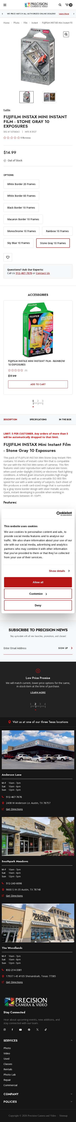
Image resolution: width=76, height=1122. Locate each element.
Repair (7, 1080)
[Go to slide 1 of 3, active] (35, 404)
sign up (63, 648)
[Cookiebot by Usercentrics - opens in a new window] (56, 513)
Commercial (10, 1085)
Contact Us (43, 273)
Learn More (64, 13)
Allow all (38, 582)
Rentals (8, 1069)
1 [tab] (33, 707)
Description (10, 419)
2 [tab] (37, 707)
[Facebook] (12, 1030)
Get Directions (14, 809)
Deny (38, 605)
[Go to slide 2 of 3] (40, 404)
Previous (2, 13)
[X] (37, 1030)
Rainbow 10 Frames (57, 231)
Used (6, 1058)
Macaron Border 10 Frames (23, 219)
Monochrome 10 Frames (21, 231)
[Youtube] (20, 1030)
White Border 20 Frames (21, 184)
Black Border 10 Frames (21, 207)
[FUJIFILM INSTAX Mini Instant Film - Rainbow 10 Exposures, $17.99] (38, 330)
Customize (36, 593)
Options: (9, 175)
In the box (65, 419)
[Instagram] (5, 1030)
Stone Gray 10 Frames (53, 243)
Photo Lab (10, 1074)
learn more (38, 692)
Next (73, 13)
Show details (57, 570)
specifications (38, 419)
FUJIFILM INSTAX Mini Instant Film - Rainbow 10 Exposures (36, 362)
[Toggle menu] (5, 5)
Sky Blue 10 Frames (18, 243)
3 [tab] (42, 707)
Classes (8, 1064)
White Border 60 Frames (21, 195)
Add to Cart (38, 384)
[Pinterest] (29, 1030)
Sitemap (63, 1115)
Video (7, 1053)
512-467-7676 (24, 273)
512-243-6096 (14, 883)
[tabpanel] (38, 681)
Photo (7, 1048)
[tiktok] (46, 1029)
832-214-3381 (14, 970)
